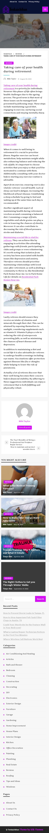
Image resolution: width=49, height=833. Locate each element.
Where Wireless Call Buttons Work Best (23, 639)
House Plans (12, 731)
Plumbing (11, 759)
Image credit (10, 144)
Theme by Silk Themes (31, 829)
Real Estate (11, 765)
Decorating (11, 687)
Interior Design (13, 737)
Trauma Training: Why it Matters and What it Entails (21, 551)
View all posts (24, 427)
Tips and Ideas (13, 781)
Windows (10, 787)
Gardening (11, 720)
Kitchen (10, 742)
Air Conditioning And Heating (20, 654)
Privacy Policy (34, 1)
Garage (9, 715)
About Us (13, 1)
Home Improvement (16, 726)
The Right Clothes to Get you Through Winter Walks (19, 583)
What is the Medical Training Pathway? (19, 487)
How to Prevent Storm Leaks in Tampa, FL (23, 613)
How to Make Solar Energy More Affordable (21, 519)
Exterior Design (13, 703)
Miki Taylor (12, 79)
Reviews (18, 54)
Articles (10, 659)
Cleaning (10, 676)
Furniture (11, 709)
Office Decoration (14, 748)
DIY (8, 692)
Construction (12, 681)
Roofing (10, 776)
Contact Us (23, 1)
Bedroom (10, 670)
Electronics (11, 698)
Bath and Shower (14, 665)
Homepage (8, 54)
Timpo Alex (8, 557)
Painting (10, 753)
